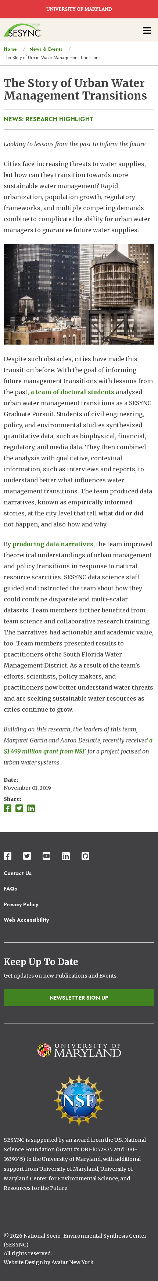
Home (10, 49)
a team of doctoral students (72, 392)
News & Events (45, 49)
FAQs (10, 888)
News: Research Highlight (49, 119)
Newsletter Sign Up (79, 997)
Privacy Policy (21, 904)
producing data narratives (52, 544)
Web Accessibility (26, 920)
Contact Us (18, 873)
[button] (79, 294)
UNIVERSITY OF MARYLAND (79, 9)
